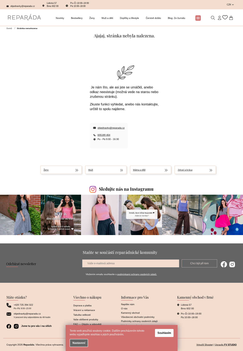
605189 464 (104, 135)
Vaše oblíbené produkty (85, 319)
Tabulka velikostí (82, 314)
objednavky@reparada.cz (111, 127)
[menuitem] (60, 18)
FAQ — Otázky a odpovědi (87, 324)
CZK (229, 4)
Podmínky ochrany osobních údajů (139, 321)
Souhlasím (164, 332)
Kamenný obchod (130, 312)
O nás (124, 308)
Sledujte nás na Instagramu (126, 189)
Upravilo (226, 344)
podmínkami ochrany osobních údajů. (137, 274)
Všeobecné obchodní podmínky (137, 317)
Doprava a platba (82, 305)
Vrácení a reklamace (84, 310)
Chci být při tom (199, 263)
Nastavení (78, 342)
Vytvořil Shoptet (204, 344)
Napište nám (127, 304)
